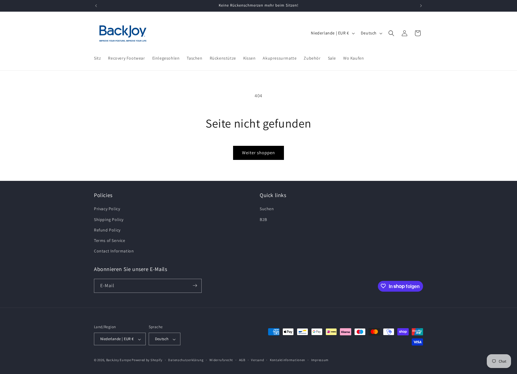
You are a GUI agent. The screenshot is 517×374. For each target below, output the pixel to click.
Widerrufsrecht (221, 360)
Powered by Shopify (147, 360)
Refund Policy (107, 230)
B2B (263, 219)
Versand (257, 360)
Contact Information (114, 251)
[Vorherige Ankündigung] (96, 5)
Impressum (320, 360)
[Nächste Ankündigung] (421, 5)
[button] (391, 33)
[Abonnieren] (194, 285)
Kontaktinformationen (287, 360)
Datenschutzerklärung (185, 360)
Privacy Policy (107, 209)
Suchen (267, 209)
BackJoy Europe (118, 360)
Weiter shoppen (258, 152)
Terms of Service (109, 240)
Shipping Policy (109, 219)
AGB (242, 360)
